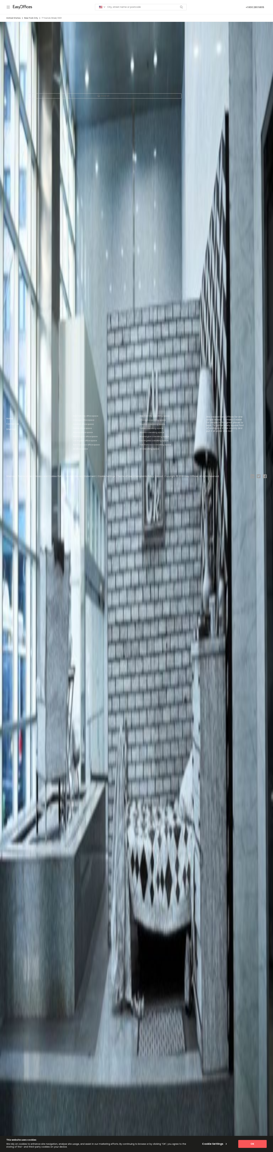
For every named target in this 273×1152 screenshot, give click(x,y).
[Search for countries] (102, 7)
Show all (105, 95)
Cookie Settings (106, 476)
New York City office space (85, 416)
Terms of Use (25, 476)
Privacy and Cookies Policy (49, 476)
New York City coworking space (155, 416)
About (159, 476)
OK (252, 1144)
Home (9, 418)
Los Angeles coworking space (154, 440)
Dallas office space (82, 428)
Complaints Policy (144, 476)
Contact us (12, 423)
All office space (80, 448)
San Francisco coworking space (155, 444)
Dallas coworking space (151, 428)
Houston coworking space (152, 424)
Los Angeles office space (85, 440)
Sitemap (11, 429)
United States (13, 18)
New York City (31, 18)
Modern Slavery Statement (81, 476)
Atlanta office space (83, 432)
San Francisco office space (86, 444)
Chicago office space (83, 420)
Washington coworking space (154, 436)
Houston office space (83, 424)
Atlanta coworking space (152, 432)
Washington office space (85, 436)
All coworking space (149, 448)
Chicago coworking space (153, 420)
